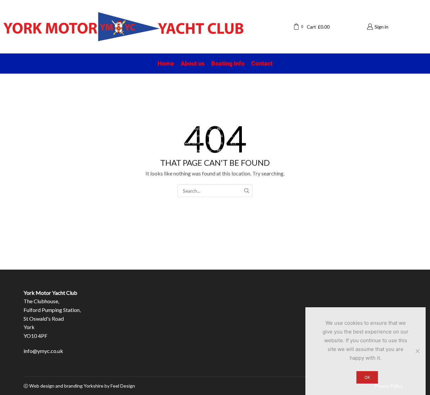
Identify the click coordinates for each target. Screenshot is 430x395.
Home (166, 63)
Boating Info (228, 63)
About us (193, 63)
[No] (417, 351)
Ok (367, 377)
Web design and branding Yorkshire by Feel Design (82, 386)
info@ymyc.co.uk (43, 351)
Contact (261, 63)
